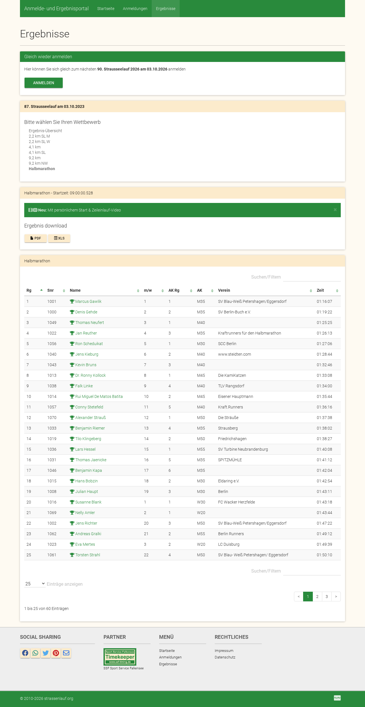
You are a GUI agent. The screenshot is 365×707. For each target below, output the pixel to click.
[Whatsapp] (35, 653)
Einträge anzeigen (64, 584)
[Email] (66, 653)
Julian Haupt (86, 491)
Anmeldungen (135, 8)
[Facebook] (25, 653)
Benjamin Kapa (88, 470)
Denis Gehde (85, 312)
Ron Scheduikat (88, 343)
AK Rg (174, 290)
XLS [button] (60, 238)
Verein (224, 290)
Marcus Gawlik (88, 301)
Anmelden (43, 82)
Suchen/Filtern (266, 277)
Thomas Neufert (89, 322)
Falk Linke (83, 386)
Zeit (320, 290)
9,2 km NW (38, 163)
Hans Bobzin (86, 481)
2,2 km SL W (39, 141)
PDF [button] (37, 238)
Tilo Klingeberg (87, 438)
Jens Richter (85, 523)
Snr (50, 290)
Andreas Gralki (87, 533)
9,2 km (34, 158)
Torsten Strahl (87, 555)
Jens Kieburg (86, 354)
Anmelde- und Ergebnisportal (56, 8)
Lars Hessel (85, 449)
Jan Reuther (85, 333)
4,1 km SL (37, 152)
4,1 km (34, 147)
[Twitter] (45, 653)
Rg (29, 290)
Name (75, 290)
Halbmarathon (42, 168)
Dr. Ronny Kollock (90, 375)
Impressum (224, 650)
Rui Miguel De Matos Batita (98, 396)
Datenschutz (225, 657)
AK (199, 290)
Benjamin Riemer (89, 428)
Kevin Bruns (85, 364)
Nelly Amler (84, 512)
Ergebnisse (165, 8)
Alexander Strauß (90, 417)
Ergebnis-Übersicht (45, 130)
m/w (148, 290)
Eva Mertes (84, 544)
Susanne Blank (88, 502)
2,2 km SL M (39, 136)
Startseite (105, 8)
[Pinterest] (56, 653)
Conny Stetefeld (88, 407)
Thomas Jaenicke (90, 460)
